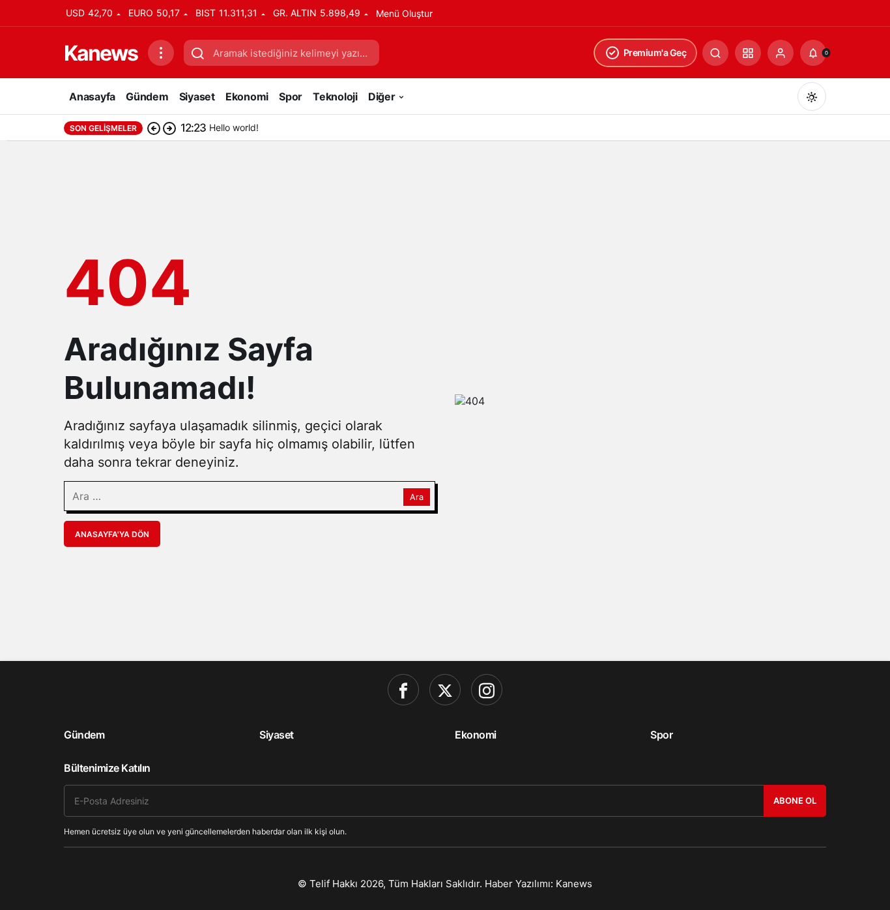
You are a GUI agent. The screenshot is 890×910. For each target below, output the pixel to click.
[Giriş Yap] (781, 53)
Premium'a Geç (655, 52)
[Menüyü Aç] (161, 53)
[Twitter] (445, 689)
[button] (748, 53)
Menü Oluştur (404, 13)
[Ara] (715, 53)
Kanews (100, 53)
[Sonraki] (169, 128)
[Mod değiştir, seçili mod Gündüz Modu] (811, 96)
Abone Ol (794, 800)
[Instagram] (486, 689)
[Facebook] (403, 689)
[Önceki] (154, 128)
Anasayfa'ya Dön (112, 534)
